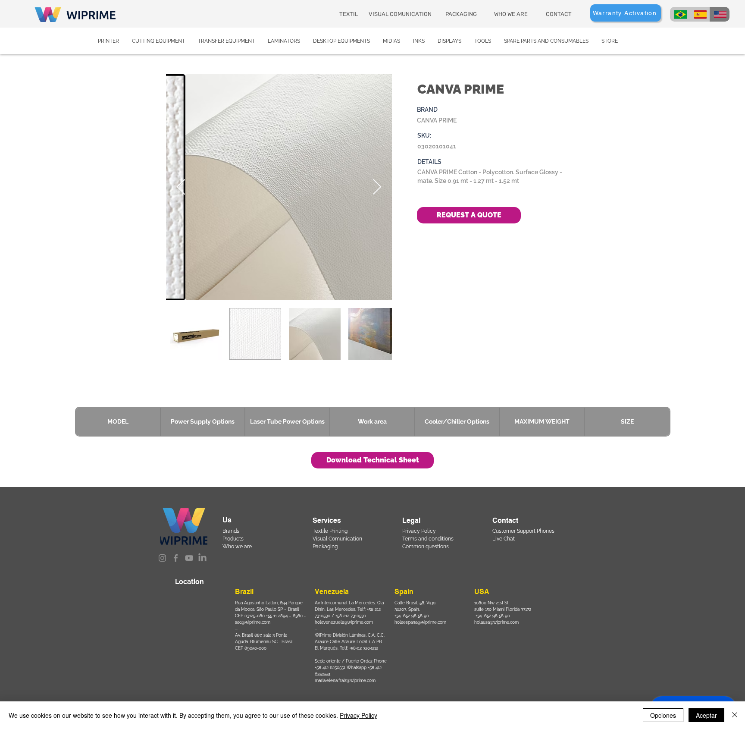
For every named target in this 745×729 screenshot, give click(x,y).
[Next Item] (377, 187)
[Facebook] (176, 558)
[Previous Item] (181, 187)
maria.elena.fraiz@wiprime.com (345, 680)
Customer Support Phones (523, 531)
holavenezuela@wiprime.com (344, 622)
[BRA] (680, 14)
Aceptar (706, 715)
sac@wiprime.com (252, 622)
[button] (372, 460)
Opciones (663, 715)
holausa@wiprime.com (496, 622)
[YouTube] (189, 558)
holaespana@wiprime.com (420, 622)
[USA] (719, 14)
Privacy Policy (358, 715)
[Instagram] (162, 558)
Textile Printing (330, 531)
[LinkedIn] (202, 558)
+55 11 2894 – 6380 (284, 615)
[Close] (734, 715)
